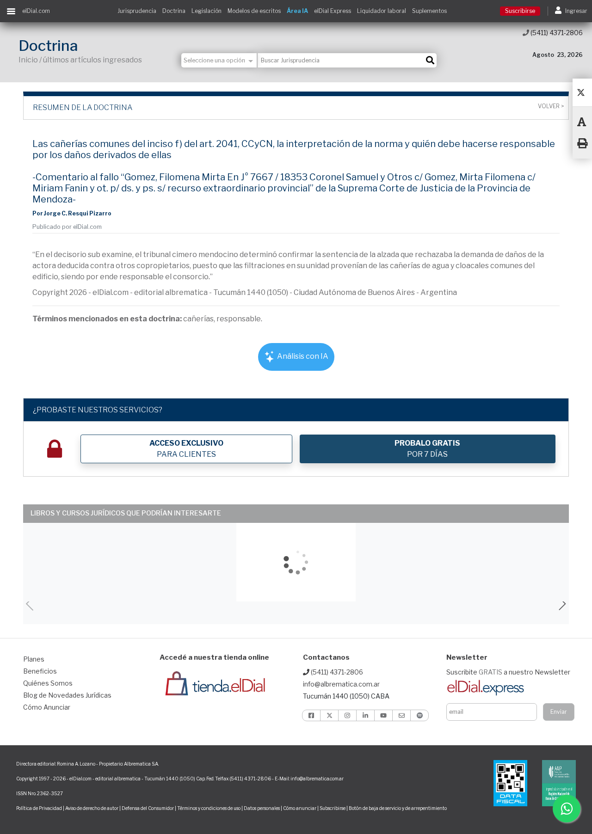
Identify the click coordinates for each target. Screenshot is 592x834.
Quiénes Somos (48, 683)
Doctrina (173, 10)
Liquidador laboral (381, 10)
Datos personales (262, 808)
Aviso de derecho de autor (91, 808)
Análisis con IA (302, 356)
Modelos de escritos (254, 10)
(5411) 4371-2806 (556, 33)
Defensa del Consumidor (148, 808)
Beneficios (40, 671)
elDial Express (332, 10)
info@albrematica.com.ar (341, 684)
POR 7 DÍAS (427, 449)
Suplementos (429, 10)
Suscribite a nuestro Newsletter (508, 672)
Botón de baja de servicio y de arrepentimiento (398, 808)
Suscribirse (520, 10)
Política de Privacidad (39, 808)
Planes (33, 659)
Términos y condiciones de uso (208, 808)
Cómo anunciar (299, 808)
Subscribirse (333, 808)
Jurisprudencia (136, 10)
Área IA (297, 10)
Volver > (551, 106)
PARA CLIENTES (186, 449)
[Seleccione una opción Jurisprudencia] (219, 60)
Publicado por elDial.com (67, 226)
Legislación (206, 10)
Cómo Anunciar (46, 707)
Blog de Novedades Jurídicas (67, 695)
